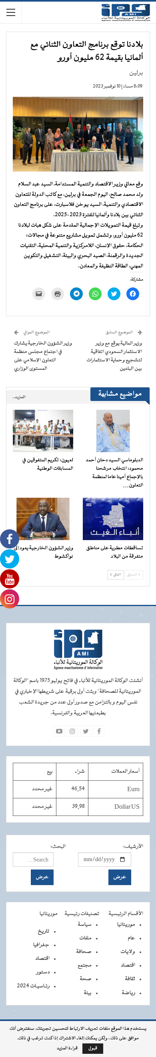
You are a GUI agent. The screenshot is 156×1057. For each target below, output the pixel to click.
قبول (92, 1048)
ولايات (127, 952)
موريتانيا (126, 924)
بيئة (88, 993)
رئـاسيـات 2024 (33, 986)
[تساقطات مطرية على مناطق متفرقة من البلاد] (113, 519)
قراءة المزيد (67, 1048)
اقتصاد (128, 965)
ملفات (85, 938)
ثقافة (130, 979)
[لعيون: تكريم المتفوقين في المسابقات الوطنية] (43, 431)
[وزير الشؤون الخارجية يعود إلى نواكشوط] (43, 519)
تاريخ (44, 931)
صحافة (84, 952)
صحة (86, 979)
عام (131, 938)
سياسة (85, 924)
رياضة (128, 993)
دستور (43, 972)
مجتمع (85, 965)
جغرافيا (41, 945)
